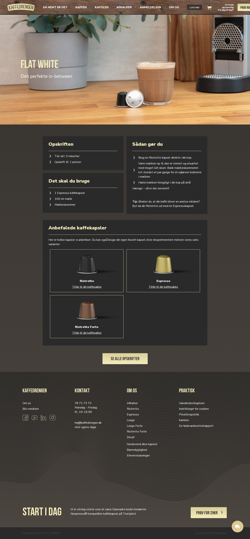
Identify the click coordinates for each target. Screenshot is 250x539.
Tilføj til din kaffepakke (87, 287)
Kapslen (102, 7)
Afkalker (124, 7)
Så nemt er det (55, 7)
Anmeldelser (150, 7)
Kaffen (81, 7)
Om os (174, 7)
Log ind (194, 7)
